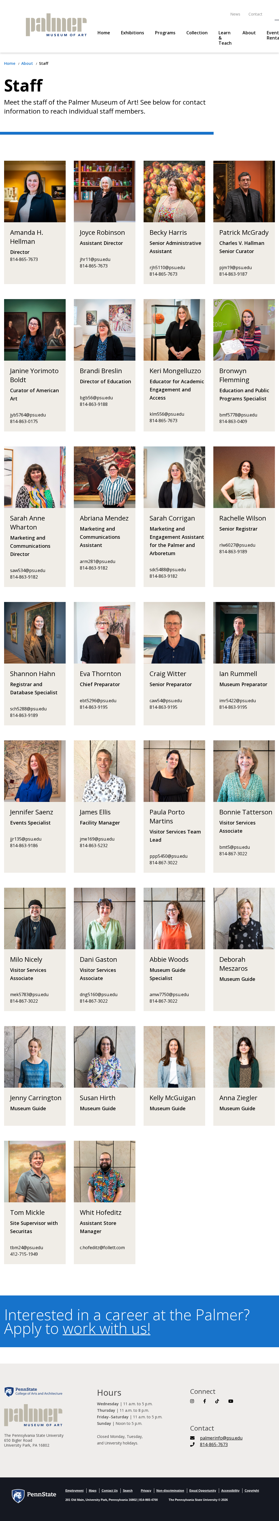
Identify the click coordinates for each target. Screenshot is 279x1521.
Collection (197, 32)
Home (104, 32)
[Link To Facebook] (204, 1401)
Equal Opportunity (202, 1490)
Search (128, 1490)
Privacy (146, 1490)
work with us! (106, 1328)
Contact (255, 14)
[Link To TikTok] (217, 1401)
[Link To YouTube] (230, 1401)
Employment (74, 1490)
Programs (165, 32)
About (249, 32)
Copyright (252, 1490)
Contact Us (110, 1490)
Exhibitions (132, 32)
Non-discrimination (170, 1490)
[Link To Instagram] (192, 1401)
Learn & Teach (225, 38)
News (235, 14)
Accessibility (230, 1490)
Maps (92, 1490)
